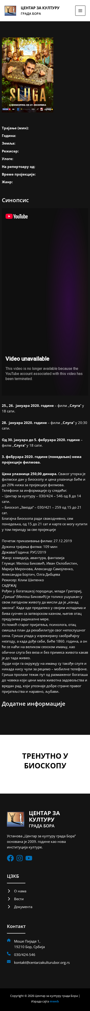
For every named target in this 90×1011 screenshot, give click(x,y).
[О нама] (16, 891)
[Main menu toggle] (80, 11)
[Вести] (15, 899)
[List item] (10, 858)
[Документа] (19, 906)
